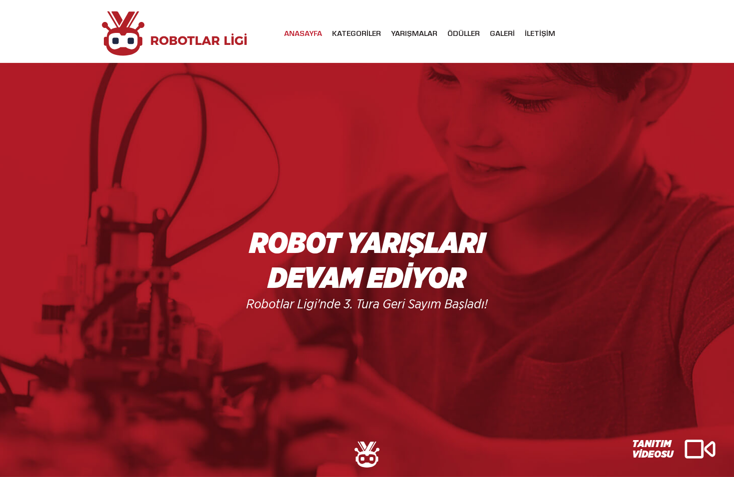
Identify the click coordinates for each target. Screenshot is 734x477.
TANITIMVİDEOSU (652, 449)
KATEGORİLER (356, 34)
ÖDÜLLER (463, 34)
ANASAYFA (303, 34)
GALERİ (502, 34)
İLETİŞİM (540, 34)
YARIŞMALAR (414, 34)
